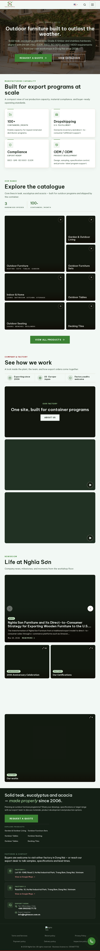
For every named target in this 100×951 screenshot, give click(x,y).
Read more (27, 638)
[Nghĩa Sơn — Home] (10, 4)
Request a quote (31, 58)
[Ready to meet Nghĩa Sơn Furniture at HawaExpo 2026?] (50, 464)
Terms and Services (19, 936)
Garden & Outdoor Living (15, 831)
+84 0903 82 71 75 (27, 908)
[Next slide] (90, 608)
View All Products (48, 339)
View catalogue (69, 58)
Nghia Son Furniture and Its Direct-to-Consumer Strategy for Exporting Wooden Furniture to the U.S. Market (48, 626)
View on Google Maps (24, 877)
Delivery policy (50, 941)
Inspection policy (80, 941)
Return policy (50, 936)
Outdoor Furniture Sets (38, 831)
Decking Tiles (33, 841)
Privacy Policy (80, 936)
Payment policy (19, 941)
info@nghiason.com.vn (29, 914)
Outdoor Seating (35, 836)
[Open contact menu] (91, 941)
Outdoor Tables (11, 836)
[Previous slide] (9, 608)
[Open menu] (92, 5)
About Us (50, 417)
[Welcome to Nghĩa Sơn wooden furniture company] (50, 517)
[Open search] (85, 5)
